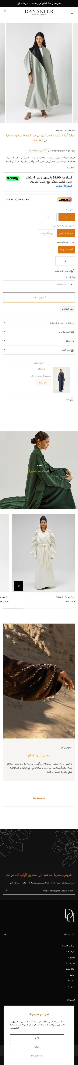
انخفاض (37, 1046)
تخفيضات (71, 957)
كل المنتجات (69, 951)
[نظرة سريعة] (18, 586)
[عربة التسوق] (8, 12)
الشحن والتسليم (65, 332)
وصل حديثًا (70, 963)
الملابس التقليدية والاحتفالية (60, 323)
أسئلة (68, 341)
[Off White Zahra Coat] (43, 553)
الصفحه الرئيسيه (68, 945)
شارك (67, 399)
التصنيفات (70, 980)
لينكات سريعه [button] (69, 934)
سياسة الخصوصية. (14, 1026)
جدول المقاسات (67, 309)
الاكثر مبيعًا (70, 969)
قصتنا (72, 975)
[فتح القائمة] (69, 12)
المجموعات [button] (71, 999)
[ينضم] (6, 890)
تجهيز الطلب (66, 350)
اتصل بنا (71, 986)
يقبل (37, 1037)
